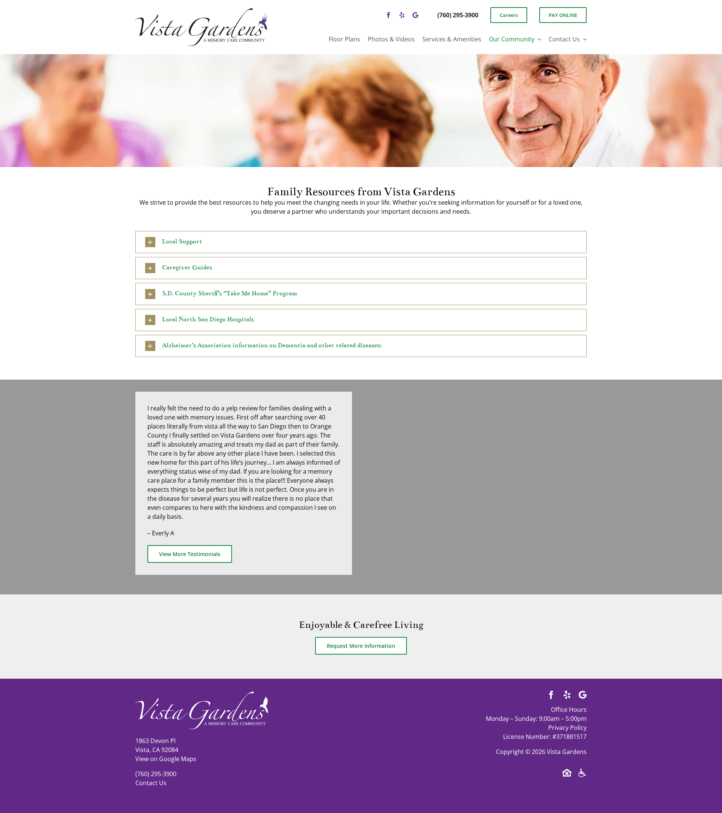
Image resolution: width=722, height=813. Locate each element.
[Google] (415, 15)
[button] (361, 242)
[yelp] (402, 15)
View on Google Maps (165, 759)
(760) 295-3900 (155, 774)
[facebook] (388, 15)
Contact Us (151, 783)
